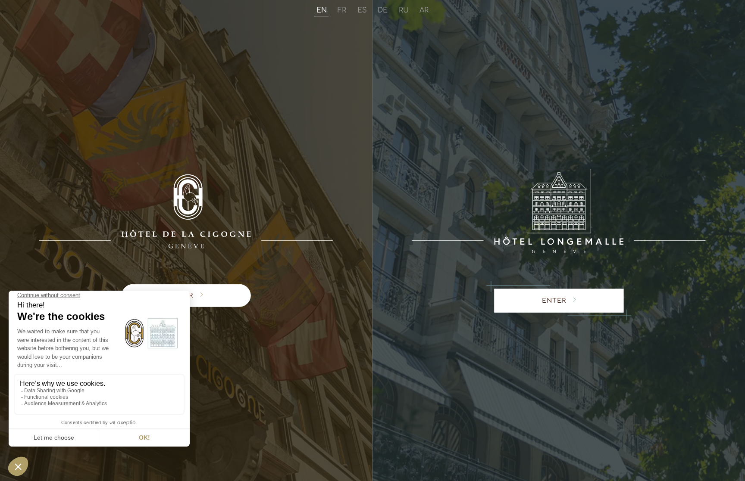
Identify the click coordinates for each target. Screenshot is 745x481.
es (362, 10)
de (383, 10)
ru (404, 10)
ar (424, 10)
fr (342, 10)
